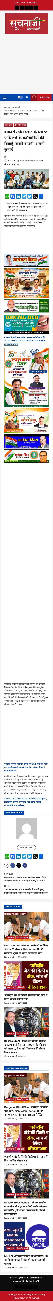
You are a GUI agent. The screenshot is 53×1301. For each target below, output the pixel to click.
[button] (4, 97)
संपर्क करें (13, 1277)
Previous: (25, 877)
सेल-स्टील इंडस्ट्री (20, 125)
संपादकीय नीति (18, 1281)
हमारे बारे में (23, 1277)
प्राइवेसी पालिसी (36, 1277)
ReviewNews (20, 1297)
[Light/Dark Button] (20, 97)
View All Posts (26, 847)
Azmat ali (10, 957)
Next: (26, 889)
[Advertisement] (26, 62)
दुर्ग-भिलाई (20, 987)
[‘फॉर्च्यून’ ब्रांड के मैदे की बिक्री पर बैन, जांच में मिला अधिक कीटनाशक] (26, 976)
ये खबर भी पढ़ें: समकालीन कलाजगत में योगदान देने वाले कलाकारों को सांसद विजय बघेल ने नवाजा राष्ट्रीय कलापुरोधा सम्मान (24, 340)
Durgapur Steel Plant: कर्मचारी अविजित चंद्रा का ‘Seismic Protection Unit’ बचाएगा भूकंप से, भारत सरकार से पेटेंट (26, 949)
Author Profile (33, 1281)
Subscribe (44, 97)
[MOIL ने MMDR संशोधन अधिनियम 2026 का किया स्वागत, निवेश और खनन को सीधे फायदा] (26, 1237)
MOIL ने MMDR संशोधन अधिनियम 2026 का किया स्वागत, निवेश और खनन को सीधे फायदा (26, 1259)
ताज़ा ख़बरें (8, 125)
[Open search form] (27, 97)
